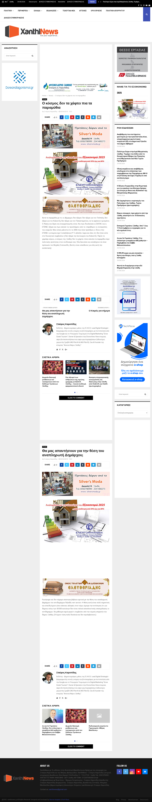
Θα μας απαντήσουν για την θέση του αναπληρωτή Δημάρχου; (56, 313)
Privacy (123, 800)
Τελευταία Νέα (69, 11)
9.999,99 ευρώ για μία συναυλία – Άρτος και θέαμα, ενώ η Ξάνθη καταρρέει (130, 255)
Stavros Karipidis (54, 799)
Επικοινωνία (33, 2)
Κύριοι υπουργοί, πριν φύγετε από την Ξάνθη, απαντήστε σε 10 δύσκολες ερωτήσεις (132, 215)
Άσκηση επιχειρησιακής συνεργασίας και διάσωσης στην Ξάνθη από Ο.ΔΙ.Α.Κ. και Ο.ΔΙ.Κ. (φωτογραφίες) (99, 381)
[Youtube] (138, 771)
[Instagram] (132, 771)
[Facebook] (119, 771)
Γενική (44, 99)
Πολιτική (8, 11)
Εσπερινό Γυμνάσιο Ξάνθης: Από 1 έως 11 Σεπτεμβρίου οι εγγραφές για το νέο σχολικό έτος (132, 228)
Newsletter (61, 2)
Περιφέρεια (23, 11)
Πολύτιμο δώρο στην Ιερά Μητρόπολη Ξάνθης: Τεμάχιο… (121, 2)
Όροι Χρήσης (96, 11)
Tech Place (65, 799)
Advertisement (133, 800)
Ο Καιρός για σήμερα (99, 311)
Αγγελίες (83, 11)
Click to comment (76, 398)
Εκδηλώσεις (51, 11)
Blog (117, 800)
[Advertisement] (76, 64)
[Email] (145, 771)
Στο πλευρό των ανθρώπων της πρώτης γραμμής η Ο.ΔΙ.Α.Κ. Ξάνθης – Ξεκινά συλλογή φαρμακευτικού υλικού (76, 381)
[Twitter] (125, 771)
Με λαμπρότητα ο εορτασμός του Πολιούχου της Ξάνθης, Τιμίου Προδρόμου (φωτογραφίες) (130, 203)
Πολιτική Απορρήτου (115, 11)
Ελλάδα (37, 11)
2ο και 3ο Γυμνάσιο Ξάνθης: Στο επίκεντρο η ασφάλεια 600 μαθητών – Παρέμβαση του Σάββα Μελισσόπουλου (52, 730)
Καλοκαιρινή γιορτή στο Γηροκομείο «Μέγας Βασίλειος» (98, 728)
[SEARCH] (32, 55)
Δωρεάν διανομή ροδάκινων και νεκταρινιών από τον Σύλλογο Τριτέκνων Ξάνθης (50, 381)
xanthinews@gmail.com (58, 789)
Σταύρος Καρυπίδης (50, 111)
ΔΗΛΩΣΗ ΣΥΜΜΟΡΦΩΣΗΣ (47, 2)
